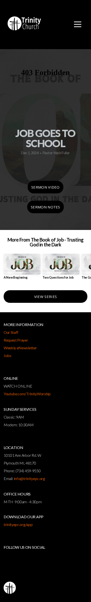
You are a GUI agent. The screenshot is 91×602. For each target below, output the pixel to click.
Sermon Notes (45, 207)
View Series (45, 296)
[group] (22, 268)
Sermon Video (45, 187)
